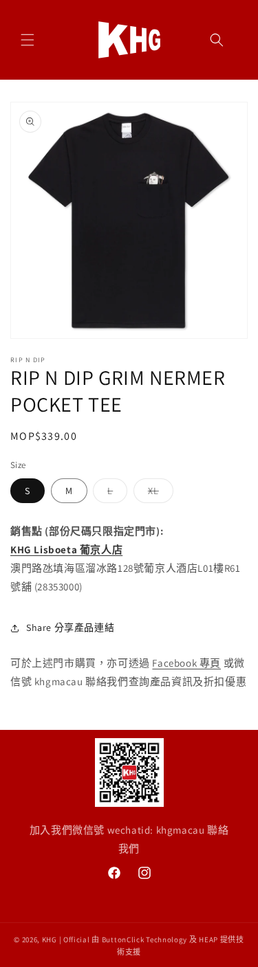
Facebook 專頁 (186, 662)
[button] (27, 40)
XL (158, 493)
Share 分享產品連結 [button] (70, 627)
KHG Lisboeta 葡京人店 (66, 549)
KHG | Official (66, 939)
